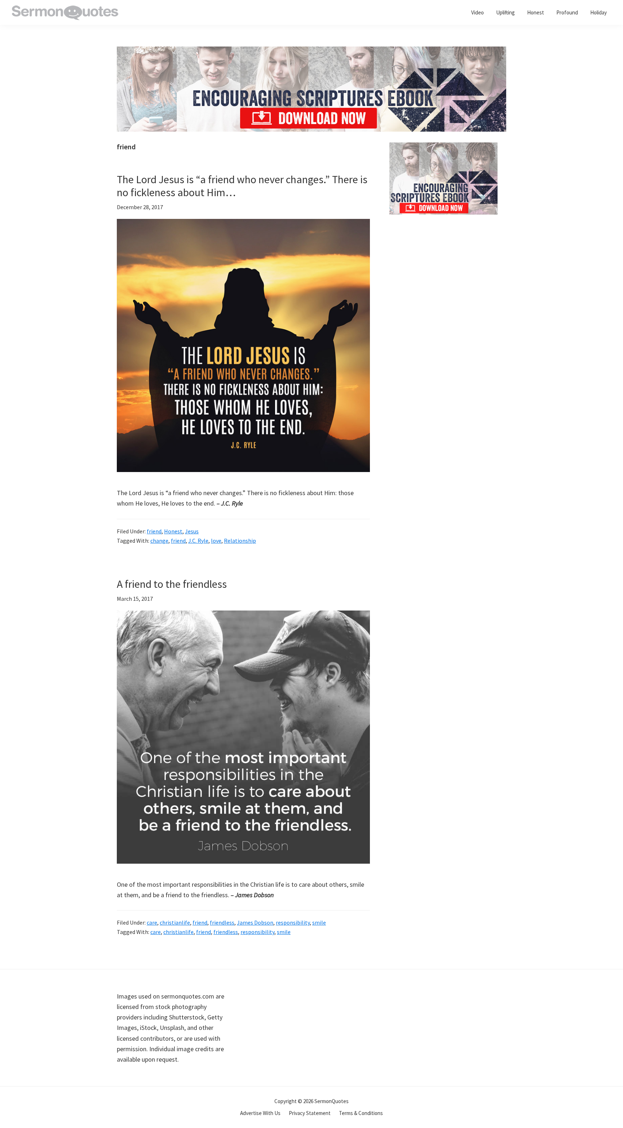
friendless (222, 922)
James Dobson (255, 922)
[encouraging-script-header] (311, 52)
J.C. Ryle (198, 540)
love (216, 540)
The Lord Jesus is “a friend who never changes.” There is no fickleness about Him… (242, 185)
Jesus (192, 531)
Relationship (240, 540)
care (152, 922)
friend (154, 531)
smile (319, 922)
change (159, 540)
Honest (173, 531)
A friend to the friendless (172, 584)
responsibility (293, 922)
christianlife (175, 922)
